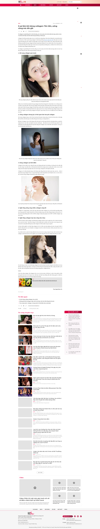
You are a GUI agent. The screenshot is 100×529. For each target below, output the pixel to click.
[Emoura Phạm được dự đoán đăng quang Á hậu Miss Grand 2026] (25, 392)
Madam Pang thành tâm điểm (41, 419)
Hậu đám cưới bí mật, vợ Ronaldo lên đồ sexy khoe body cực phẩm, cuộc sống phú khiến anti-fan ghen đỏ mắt (47, 358)
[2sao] (20, 5)
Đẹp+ (35, 5)
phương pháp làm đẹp (48, 39)
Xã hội (51, 5)
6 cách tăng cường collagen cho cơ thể (28, 299)
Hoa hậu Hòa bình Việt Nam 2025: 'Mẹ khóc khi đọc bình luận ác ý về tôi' (59, 489)
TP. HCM (64, 522)
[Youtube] (78, 516)
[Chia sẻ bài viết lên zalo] (21, 31)
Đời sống (43, 5)
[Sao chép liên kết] (26, 31)
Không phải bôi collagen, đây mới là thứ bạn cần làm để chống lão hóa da (36, 301)
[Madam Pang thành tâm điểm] (25, 423)
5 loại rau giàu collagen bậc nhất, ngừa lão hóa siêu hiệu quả (44, 280)
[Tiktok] (81, 516)
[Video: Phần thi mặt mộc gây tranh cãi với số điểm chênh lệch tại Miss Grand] (35, 488)
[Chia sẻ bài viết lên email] (24, 31)
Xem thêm (40, 472)
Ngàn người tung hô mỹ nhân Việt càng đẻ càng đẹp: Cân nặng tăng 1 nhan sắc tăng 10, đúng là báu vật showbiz (47, 379)
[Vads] (77, 21)
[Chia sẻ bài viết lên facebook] (19, 31)
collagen (25, 308)
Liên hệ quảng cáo (67, 516)
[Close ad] (77, 8)
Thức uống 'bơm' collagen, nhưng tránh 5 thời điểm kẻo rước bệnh (35, 303)
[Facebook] (75, 516)
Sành (66, 5)
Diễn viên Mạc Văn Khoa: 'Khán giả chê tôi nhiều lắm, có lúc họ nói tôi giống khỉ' (74, 489)
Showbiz (27, 5)
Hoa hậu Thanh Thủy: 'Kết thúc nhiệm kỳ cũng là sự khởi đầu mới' (59, 502)
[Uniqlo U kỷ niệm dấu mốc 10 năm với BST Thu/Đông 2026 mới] (25, 455)
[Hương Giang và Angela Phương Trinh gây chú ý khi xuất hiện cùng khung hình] (25, 371)
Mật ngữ (59, 5)
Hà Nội (64, 518)
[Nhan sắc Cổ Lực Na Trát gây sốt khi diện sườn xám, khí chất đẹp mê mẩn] (25, 329)
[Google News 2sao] (33, 31)
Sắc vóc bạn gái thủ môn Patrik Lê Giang (44, 315)
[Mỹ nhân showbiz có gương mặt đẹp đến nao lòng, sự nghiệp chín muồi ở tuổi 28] (25, 445)
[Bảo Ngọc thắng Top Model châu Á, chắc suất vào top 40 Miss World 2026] (25, 412)
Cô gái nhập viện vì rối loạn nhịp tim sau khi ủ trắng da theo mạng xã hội (73, 502)
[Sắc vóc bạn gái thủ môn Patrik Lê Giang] (25, 319)
